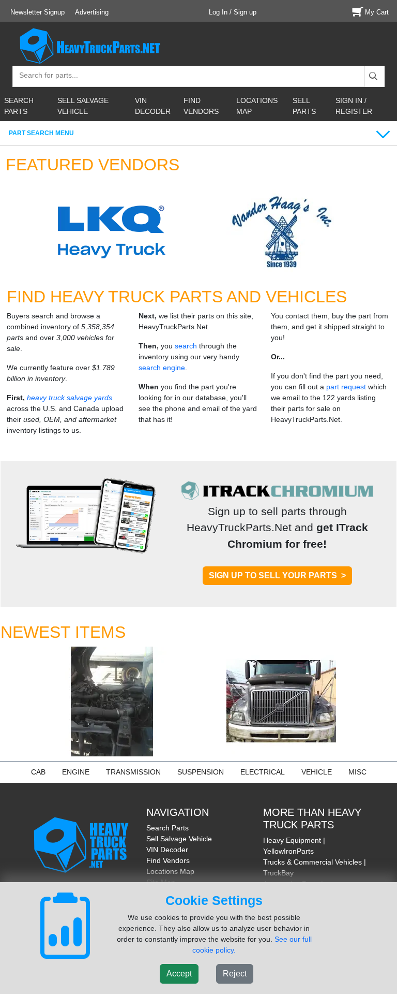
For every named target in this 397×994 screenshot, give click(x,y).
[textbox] (44, 76)
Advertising (92, 12)
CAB (38, 772)
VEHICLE (316, 772)
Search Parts (167, 828)
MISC (357, 772)
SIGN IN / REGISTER (353, 105)
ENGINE (75, 772)
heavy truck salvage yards (69, 397)
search (186, 346)
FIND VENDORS (201, 105)
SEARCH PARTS (19, 105)
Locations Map (170, 871)
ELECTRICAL (262, 772)
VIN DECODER (153, 105)
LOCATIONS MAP (257, 105)
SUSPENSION (200, 772)
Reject (235, 973)
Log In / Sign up (232, 12)
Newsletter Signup (37, 12)
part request (346, 387)
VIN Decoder (167, 849)
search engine (162, 367)
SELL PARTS (304, 105)
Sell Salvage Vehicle (179, 839)
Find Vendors (168, 860)
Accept (179, 973)
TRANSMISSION (133, 772)
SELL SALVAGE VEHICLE (83, 105)
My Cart (377, 12)
